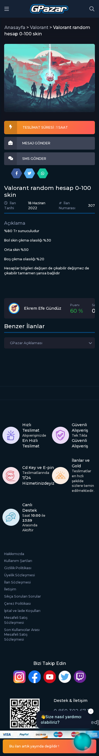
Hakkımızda (14, 554)
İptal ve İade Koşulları (22, 611)
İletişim (10, 589)
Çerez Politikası (17, 603)
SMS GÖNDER (34, 158)
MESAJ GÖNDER (36, 143)
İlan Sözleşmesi (17, 582)
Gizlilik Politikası (17, 568)
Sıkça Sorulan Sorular (22, 596)
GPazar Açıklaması (26, 343)
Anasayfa (14, 27)
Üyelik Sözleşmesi (19, 575)
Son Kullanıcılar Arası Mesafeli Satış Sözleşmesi (22, 634)
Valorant (39, 27)
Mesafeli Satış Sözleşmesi (16, 620)
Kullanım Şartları (18, 561)
